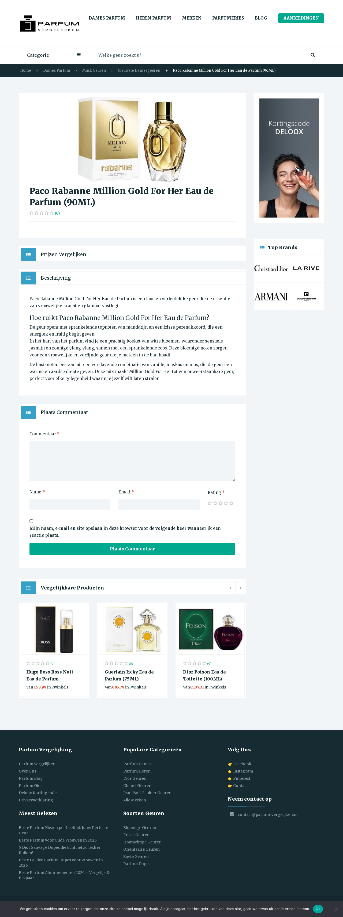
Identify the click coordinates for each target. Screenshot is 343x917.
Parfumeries (228, 18)
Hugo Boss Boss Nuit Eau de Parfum (49, 675)
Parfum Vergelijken (37, 764)
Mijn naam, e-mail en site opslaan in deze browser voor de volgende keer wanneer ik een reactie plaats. (125, 532)
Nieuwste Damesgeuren (139, 70)
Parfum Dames (137, 764)
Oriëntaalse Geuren (141, 849)
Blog (261, 18)
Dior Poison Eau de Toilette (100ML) (204, 675)
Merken (192, 18)
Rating (216, 492)
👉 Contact (238, 785)
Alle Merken (134, 800)
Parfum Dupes (136, 863)
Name (37, 491)
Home (25, 70)
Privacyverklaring (36, 800)
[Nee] (336, 909)
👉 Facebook (239, 764)
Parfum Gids (30, 785)
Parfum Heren (137, 771)
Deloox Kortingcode (38, 792)
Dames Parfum (107, 18)
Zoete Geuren (136, 856)
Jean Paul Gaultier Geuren (147, 792)
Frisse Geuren (136, 834)
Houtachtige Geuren (142, 842)
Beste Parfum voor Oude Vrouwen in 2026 (58, 840)
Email (126, 491)
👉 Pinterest (239, 778)
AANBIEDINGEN (301, 18)
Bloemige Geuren (139, 827)
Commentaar (44, 433)
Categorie (38, 55)
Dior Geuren (135, 778)
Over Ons (27, 771)
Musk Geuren (94, 70)
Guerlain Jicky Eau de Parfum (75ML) (129, 675)
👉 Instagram (240, 771)
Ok (318, 909)
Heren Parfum (153, 18)
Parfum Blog (31, 778)
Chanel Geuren (137, 785)
